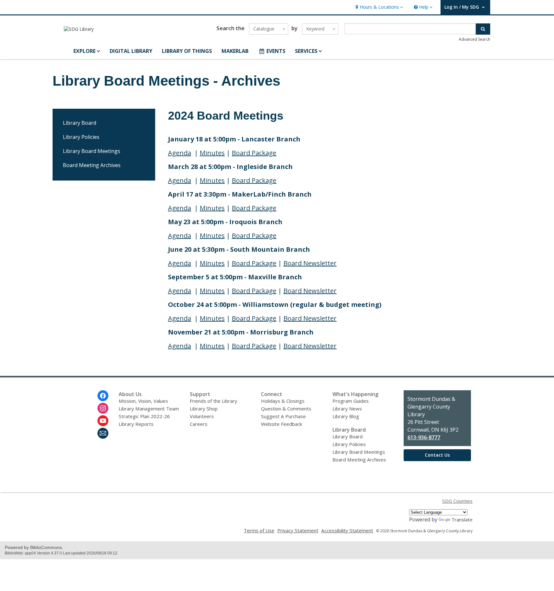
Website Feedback (281, 424)
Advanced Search (474, 39)
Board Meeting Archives (92, 165)
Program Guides (350, 401)
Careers (198, 424)
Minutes (212, 152)
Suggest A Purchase (283, 416)
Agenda (179, 152)
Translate (462, 519)
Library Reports (136, 424)
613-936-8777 (423, 437)
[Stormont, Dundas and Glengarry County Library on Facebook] (102, 395)
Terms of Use (259, 530)
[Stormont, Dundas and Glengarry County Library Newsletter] (102, 433)
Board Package (254, 152)
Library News (347, 408)
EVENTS (275, 51)
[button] (378, 7)
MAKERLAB (235, 51)
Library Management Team (149, 408)
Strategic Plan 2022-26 (144, 416)
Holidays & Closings (283, 401)
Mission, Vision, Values (143, 401)
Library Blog (345, 416)
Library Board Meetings (91, 151)
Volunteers (202, 416)
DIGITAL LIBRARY (131, 51)
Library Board (79, 122)
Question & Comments (286, 408)
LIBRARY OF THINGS (187, 51)
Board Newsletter (310, 263)
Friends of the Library (213, 401)
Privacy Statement (297, 530)
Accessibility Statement (347, 530)
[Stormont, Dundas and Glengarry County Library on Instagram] (102, 408)
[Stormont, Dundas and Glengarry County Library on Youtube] (102, 420)
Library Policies (81, 136)
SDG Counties (457, 501)
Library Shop (204, 408)
